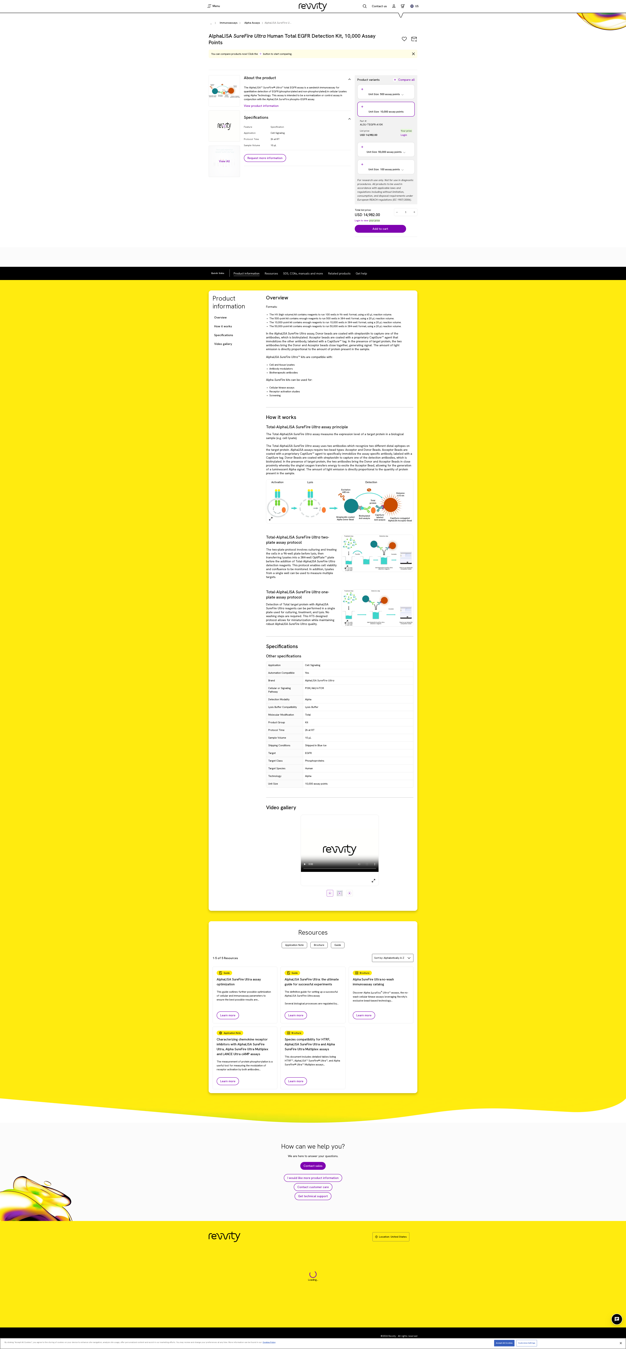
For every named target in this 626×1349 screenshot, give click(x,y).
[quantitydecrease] (397, 212)
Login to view (361, 220)
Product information (247, 273)
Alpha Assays (252, 22)
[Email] (414, 41)
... (211, 23)
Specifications (223, 335)
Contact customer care (313, 1187)
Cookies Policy (269, 1342)
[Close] (620, 1343)
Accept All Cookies (504, 1343)
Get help (361, 273)
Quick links (217, 273)
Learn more (227, 1015)
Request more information (265, 158)
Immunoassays (229, 22)
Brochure (319, 945)
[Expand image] (271, 519)
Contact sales (313, 1166)
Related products (339, 273)
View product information (261, 106)
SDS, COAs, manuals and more (303, 273)
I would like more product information (313, 1178)
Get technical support (313, 1196)
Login (404, 135)
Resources (271, 273)
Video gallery (223, 344)
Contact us (379, 6)
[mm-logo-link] (313, 6)
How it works (223, 326)
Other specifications (283, 656)
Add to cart (380, 229)
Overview (220, 317)
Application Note (294, 945)
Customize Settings (526, 1343)
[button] (394, 6)
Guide (337, 945)
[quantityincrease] (415, 212)
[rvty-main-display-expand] (373, 881)
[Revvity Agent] (617, 1319)
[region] (313, 1343)
